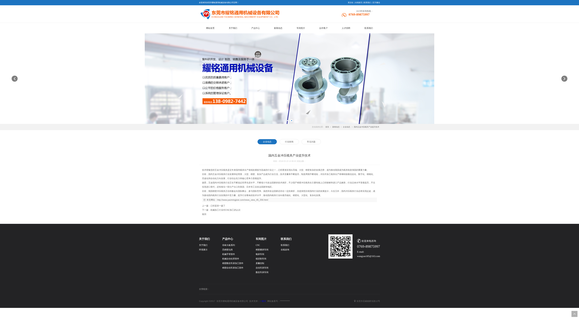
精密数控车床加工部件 (232, 263)
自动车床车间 (262, 268)
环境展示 (203, 250)
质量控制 (260, 263)
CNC (258, 245)
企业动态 (346, 127)
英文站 (350, 3)
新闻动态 (336, 127)
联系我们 (367, 3)
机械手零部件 (228, 254)
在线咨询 (285, 250)
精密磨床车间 (262, 250)
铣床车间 (260, 254)
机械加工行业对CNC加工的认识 (225, 210)
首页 (327, 127)
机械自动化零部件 (230, 259)
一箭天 (263, 301)
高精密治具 (227, 250)
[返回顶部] (574, 314)
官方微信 (376, 3)
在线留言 (358, 3)
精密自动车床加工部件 (232, 268)
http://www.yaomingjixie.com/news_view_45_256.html (242, 200)
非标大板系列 (228, 245)
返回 (204, 214)
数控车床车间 (262, 272)
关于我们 (203, 245)
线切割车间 (261, 259)
